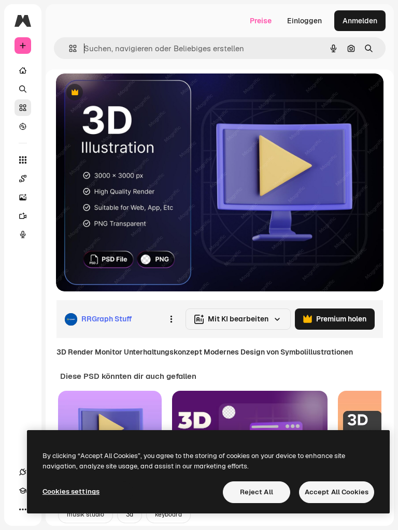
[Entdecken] (23, 126)
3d (129, 514)
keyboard (168, 514)
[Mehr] (23, 509)
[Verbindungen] (23, 472)
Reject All (256, 492)
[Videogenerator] (23, 216)
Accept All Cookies (336, 492)
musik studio (85, 514)
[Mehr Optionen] (171, 319)
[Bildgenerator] (23, 197)
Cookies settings (71, 491)
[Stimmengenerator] (23, 234)
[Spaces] (23, 178)
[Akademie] (23, 490)
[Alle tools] (23, 160)
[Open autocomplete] (68, 48)
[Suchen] (23, 89)
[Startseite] (23, 70)
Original (122, 93)
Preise (261, 20)
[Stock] (23, 107)
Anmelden (360, 20)
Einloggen (304, 20)
